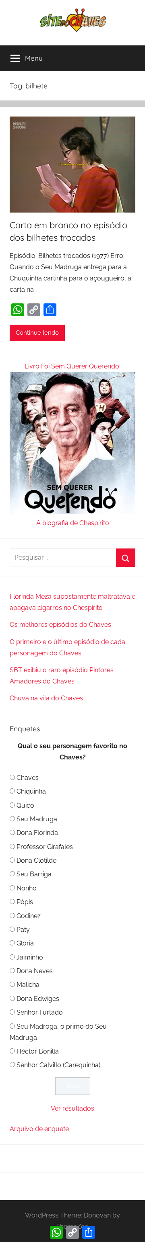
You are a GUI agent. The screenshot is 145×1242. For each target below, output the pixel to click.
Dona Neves (35, 971)
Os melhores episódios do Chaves (60, 624)
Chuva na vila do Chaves (46, 698)
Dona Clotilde (36, 860)
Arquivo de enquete (39, 1129)
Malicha (28, 984)
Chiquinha (31, 791)
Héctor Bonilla (38, 1051)
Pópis (25, 902)
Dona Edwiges (38, 999)
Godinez (29, 916)
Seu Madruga (37, 819)
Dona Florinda (37, 833)
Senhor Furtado (40, 1012)
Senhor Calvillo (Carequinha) (58, 1065)
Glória (25, 943)
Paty (23, 929)
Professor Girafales (45, 847)
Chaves (28, 778)
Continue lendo (37, 332)
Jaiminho (30, 957)
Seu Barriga (34, 874)
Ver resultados (72, 1108)
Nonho (27, 888)
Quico (25, 805)
